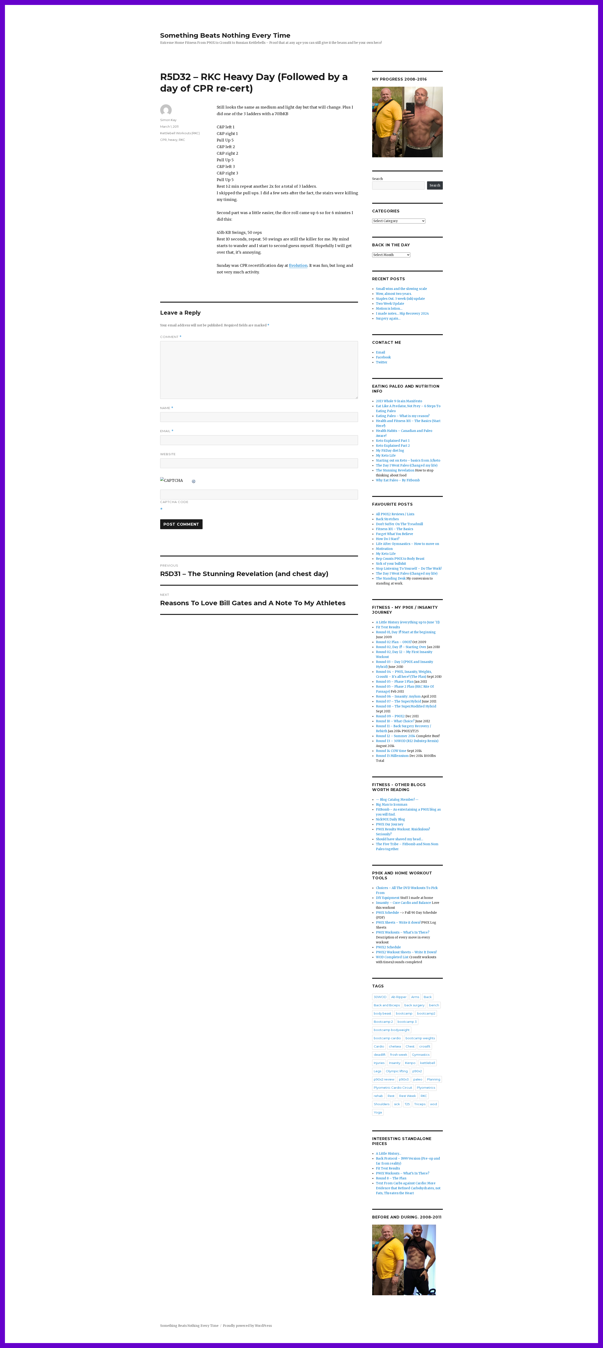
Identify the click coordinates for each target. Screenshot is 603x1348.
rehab (378, 1096)
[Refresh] (193, 480)
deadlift (380, 1054)
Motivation (384, 549)
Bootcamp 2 (383, 1021)
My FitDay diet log (390, 451)
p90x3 (404, 1079)
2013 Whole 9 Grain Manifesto (399, 401)
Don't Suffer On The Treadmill (399, 524)
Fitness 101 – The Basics (394, 529)
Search (377, 179)
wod (433, 1104)
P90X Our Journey (389, 824)
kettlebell (427, 1063)
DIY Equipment (387, 898)
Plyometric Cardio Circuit (393, 1087)
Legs (377, 1071)
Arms (415, 997)
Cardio (379, 1046)
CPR (163, 140)
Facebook (383, 357)
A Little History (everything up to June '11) (408, 622)
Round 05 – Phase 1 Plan (395, 682)
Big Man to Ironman (391, 805)
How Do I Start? (387, 539)
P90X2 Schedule (388, 947)
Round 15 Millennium (392, 756)
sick (397, 1104)
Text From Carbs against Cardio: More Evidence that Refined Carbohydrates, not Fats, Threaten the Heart (408, 1188)
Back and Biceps (387, 1005)
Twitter (381, 362)
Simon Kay (168, 120)
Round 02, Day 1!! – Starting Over (401, 647)
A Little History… (388, 1154)
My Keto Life (386, 456)
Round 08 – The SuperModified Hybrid (406, 706)
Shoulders (381, 1104)
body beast (382, 1013)
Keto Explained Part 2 (393, 446)
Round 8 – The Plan (391, 1178)
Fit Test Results (388, 627)
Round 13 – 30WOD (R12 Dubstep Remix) (407, 741)
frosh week (398, 1054)
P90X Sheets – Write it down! (398, 923)
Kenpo (410, 1063)
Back (428, 997)
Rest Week (407, 1096)
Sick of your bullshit (391, 564)
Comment (171, 337)
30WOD (380, 997)
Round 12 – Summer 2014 (395, 736)
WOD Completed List (392, 957)
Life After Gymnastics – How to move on (407, 544)
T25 (407, 1104)
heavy (172, 140)
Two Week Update (390, 304)
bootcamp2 (426, 1013)
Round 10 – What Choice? (395, 721)
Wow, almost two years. (394, 294)
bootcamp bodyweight (392, 1030)
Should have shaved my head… (399, 839)
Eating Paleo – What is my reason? (403, 416)
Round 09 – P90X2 (390, 716)
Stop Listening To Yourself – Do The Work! (408, 569)
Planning (433, 1079)
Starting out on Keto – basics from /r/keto (408, 461)
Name (166, 408)
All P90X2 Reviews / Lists (395, 514)
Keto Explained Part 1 (392, 441)
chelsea (395, 1046)
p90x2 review (384, 1079)
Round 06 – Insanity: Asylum (398, 696)
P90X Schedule (387, 913)
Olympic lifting (397, 1071)
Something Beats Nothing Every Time (225, 35)
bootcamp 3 (407, 1021)
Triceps (419, 1104)
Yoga (378, 1112)
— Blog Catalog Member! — (397, 800)
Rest (391, 1096)
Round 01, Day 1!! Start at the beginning (406, 632)
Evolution (298, 265)
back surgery (414, 1005)
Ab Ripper (399, 997)
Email (167, 431)
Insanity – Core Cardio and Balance (403, 903)
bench (434, 1005)
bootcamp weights (420, 1038)
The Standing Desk (391, 579)
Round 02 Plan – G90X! (394, 642)
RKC (182, 140)
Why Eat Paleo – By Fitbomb (398, 480)
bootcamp (404, 1013)
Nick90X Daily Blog (390, 819)
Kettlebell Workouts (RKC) (180, 133)
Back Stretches (387, 519)
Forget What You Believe (394, 534)
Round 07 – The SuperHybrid (398, 701)
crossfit (424, 1046)
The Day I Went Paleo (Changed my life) (406, 465)
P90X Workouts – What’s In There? (402, 1173)
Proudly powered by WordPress (247, 1326)
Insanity (394, 1063)
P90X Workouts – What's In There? (402, 932)
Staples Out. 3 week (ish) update (400, 299)
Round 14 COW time (391, 751)
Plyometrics (426, 1087)
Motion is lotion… (389, 309)
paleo (417, 1079)
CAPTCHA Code (174, 502)
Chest (410, 1046)
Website (168, 454)
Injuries (379, 1063)
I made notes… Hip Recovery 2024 (402, 314)
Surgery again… (388, 319)
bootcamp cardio (387, 1038)
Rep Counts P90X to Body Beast (400, 559)
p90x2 (417, 1071)
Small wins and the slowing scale (401, 289)
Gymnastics (420, 1054)
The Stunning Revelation (395, 470)
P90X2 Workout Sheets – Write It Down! (406, 952)
